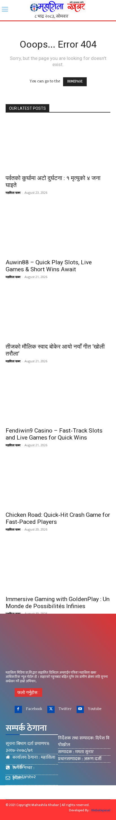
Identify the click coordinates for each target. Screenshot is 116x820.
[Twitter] (51, 709)
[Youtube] (80, 709)
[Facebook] (18, 709)
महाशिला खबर (13, 192)
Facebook (34, 709)
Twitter (65, 709)
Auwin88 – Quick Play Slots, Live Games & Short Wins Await (49, 266)
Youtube (95, 709)
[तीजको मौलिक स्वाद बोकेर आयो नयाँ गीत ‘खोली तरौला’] (58, 314)
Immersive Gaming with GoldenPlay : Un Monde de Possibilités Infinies (58, 602)
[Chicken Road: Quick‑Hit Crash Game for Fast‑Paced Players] (58, 482)
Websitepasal (100, 810)
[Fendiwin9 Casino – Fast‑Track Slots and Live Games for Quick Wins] (58, 398)
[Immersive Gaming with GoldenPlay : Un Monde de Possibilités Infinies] (58, 566)
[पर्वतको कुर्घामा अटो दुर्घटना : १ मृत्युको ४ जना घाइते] (58, 145)
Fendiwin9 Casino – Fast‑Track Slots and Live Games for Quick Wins (54, 434)
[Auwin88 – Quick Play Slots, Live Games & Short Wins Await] (58, 229)
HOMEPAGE (74, 82)
